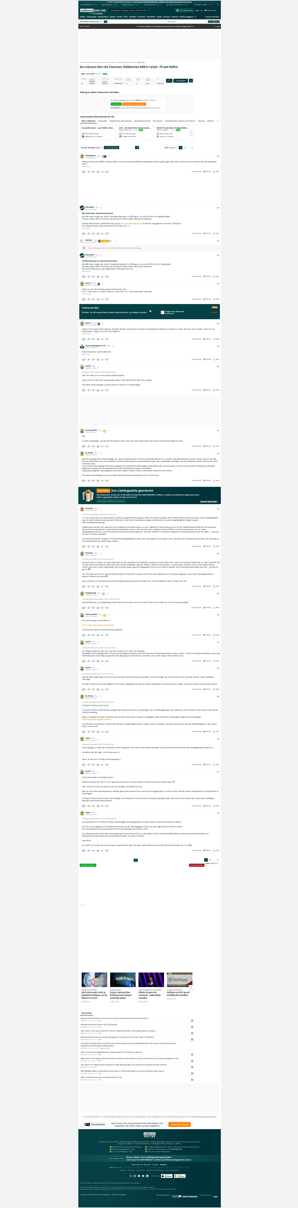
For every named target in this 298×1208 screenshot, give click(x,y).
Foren (112, 62)
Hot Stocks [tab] (157, 121)
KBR (83, 74)
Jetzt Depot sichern (116, 1158)
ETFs (125, 17)
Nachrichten (103, 17)
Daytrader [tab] (102, 121)
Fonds (119, 17)
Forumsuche (172, 21)
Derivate (141, 17)
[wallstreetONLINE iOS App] (167, 1177)
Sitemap (155, 1164)
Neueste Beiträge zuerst (90, 148)
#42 (218, 615)
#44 (218, 553)
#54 (218, 208)
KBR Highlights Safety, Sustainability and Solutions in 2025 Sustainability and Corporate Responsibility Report (122, 1071)
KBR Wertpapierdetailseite (131, 223)
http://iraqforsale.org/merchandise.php (98, 625)
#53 (218, 241)
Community (92, 17)
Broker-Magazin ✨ (188, 17)
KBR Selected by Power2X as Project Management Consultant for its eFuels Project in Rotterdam (117, 1037)
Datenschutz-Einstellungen (155, 1170)
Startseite (83, 62)
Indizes (113, 17)
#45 (218, 509)
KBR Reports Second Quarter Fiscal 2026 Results (99, 1024)
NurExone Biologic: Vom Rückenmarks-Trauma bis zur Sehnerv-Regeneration (114, 26)
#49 (218, 346)
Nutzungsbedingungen (172, 1170)
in (207, 21)
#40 (218, 668)
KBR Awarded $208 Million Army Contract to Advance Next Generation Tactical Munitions (114, 1018)
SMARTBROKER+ (177, 1149)
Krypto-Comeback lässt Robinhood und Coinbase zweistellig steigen (121, 995)
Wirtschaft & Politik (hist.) (126, 62)
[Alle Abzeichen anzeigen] (110, 241)
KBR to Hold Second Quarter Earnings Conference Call (101, 1077)
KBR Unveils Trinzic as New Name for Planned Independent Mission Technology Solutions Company (118, 1031)
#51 (218, 283)
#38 (218, 739)
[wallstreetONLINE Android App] (180, 1177)
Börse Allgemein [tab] (89, 121)
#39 (218, 696)
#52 (218, 255)
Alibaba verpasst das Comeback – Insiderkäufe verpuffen (149, 995)
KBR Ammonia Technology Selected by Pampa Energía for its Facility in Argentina (111, 1052)
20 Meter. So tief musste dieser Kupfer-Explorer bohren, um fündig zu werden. (114, 312)
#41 (218, 642)
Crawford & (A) (105, 1048)
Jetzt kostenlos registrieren (134, 104)
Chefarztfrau (118, 83)
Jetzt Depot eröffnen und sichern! (111, 501)
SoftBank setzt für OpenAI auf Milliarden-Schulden (178, 993)
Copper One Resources (174, 311)
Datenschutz (141, 1170)
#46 (218, 453)
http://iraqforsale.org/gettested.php (96, 719)
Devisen (166, 17)
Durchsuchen (197, 865)
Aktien (82, 17)
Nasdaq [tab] (201, 121)
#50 (218, 323)
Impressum (123, 1170)
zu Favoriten (180, 81)
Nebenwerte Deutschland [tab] (120, 121)
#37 (218, 772)
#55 (218, 156)
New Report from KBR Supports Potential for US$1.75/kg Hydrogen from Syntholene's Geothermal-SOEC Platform (124, 1065)
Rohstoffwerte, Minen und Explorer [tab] (180, 121)
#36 (218, 813)
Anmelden (116, 104)
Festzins (174, 17)
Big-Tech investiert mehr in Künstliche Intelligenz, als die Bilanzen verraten (94, 995)
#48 (218, 366)
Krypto (159, 17)
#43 (218, 593)
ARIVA (135, 1183)
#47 (218, 430)
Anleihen (133, 17)
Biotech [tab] (210, 121)
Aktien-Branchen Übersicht (141, 1164)
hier (128, 226)
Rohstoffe (151, 17)
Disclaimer (131, 1170)
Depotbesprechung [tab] (142, 121)
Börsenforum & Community (98, 62)
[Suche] (148, 10)
